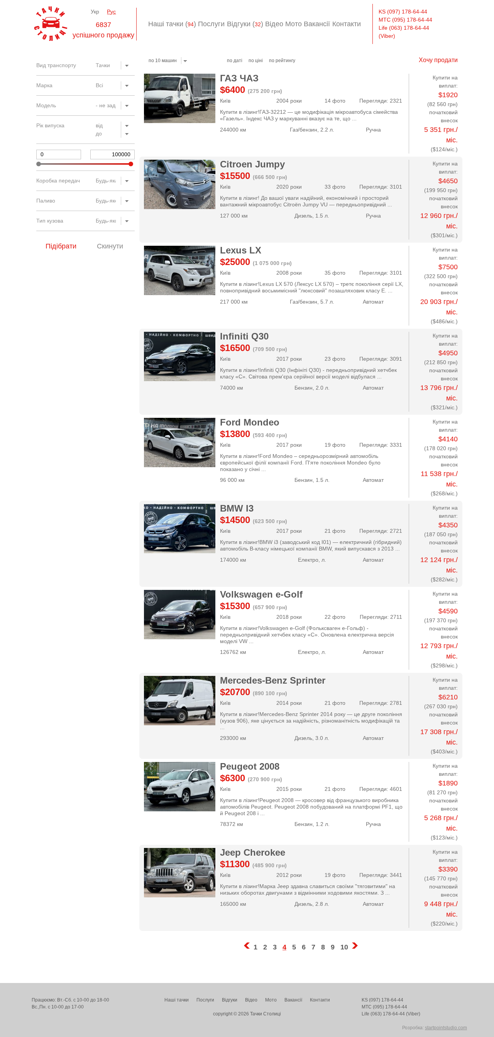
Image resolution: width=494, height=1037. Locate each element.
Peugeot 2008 (249, 766)
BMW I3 (237, 508)
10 (344, 947)
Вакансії (317, 24)
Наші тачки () (172, 24)
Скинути (110, 246)
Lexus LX (240, 250)
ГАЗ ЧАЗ (239, 78)
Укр (95, 11)
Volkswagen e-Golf (261, 594)
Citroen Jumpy (252, 164)
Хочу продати (438, 60)
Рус (111, 11)
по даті (234, 60)
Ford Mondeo (249, 422)
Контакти (346, 24)
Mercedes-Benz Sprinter (272, 680)
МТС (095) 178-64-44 (405, 20)
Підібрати (61, 246)
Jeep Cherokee (252, 852)
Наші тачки (176, 1000)
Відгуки (229, 1000)
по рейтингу (282, 60)
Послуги (211, 24)
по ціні (256, 60)
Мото (293, 24)
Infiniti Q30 (244, 336)
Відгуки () (245, 24)
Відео (274, 24)
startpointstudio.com (446, 1027)
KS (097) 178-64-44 (403, 11)
